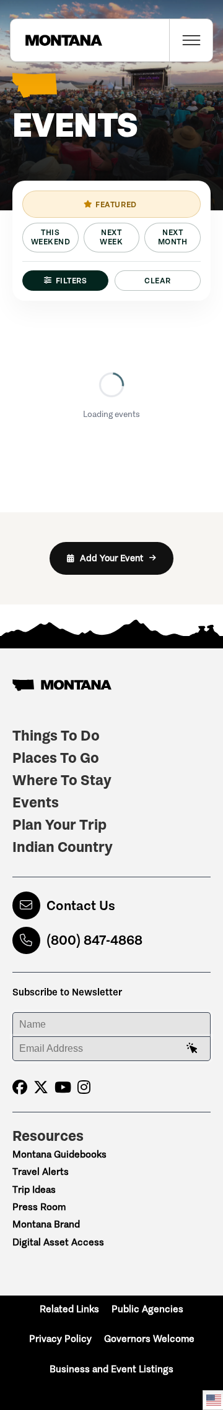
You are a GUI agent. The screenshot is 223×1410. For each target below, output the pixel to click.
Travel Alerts (40, 1171)
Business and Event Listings (111, 1369)
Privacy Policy (60, 1338)
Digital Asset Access (58, 1242)
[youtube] (63, 1087)
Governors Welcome (149, 1338)
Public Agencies (147, 1309)
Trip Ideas (34, 1189)
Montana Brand (46, 1224)
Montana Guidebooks (59, 1154)
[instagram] (83, 1087)
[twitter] (40, 1087)
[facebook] (19, 1087)
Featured (115, 204)
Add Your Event (111, 558)
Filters (71, 280)
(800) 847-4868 (94, 940)
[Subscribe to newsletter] (192, 1048)
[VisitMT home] (56, 40)
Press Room (39, 1207)
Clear (157, 280)
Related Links (69, 1309)
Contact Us (80, 905)
